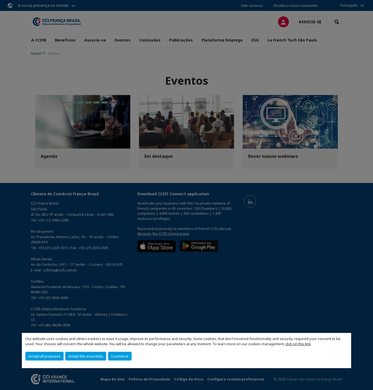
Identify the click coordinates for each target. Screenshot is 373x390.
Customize (120, 356)
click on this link (298, 343)
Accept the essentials (85, 356)
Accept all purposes (44, 356)
